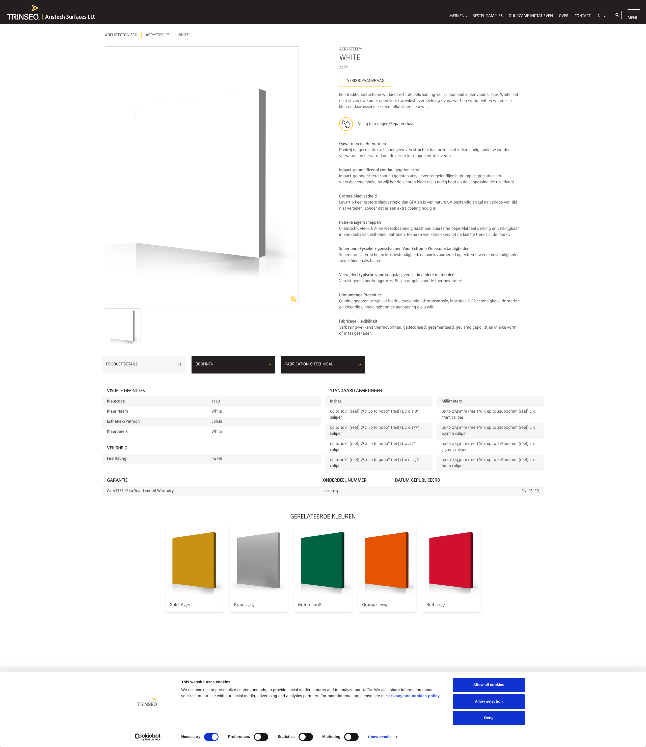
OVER (564, 16)
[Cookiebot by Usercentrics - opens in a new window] (148, 737)
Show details (380, 737)
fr (537, 491)
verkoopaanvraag (365, 81)
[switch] (261, 737)
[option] (202, 175)
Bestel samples (487, 16)
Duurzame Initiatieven (531, 16)
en (524, 491)
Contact (583, 16)
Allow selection (489, 701)
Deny (488, 718)
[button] (617, 15)
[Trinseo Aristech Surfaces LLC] (48, 12)
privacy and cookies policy (414, 696)
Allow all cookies (488, 685)
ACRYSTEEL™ (157, 35)
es (530, 491)
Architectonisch (121, 35)
